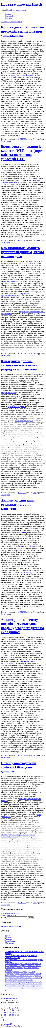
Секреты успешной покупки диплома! (20, 972)
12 (7, 1010)
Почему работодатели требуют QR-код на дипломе (18, 767)
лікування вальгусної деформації (20, 75)
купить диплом (22, 532)
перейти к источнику (27, 572)
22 (16, 1013)
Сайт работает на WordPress (11, 1026)
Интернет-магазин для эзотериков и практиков (23, 964)
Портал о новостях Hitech (21, 4)
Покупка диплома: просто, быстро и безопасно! (23, 978)
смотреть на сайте (26, 546)
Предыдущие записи (10, 913)
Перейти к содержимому (16, 10)
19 (7, 1013)
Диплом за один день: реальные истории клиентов (18, 504)
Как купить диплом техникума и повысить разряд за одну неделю (19, 365)
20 (10, 1013)
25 (5, 1015)
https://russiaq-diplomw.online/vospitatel (16, 295)
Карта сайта (9, 16)
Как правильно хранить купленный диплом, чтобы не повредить (22, 252)
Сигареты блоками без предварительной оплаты (23, 982)
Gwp (35, 139)
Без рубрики (5, 141)
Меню (4, 10)
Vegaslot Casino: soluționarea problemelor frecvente (23, 984)
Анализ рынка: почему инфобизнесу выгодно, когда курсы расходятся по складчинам (22, 626)
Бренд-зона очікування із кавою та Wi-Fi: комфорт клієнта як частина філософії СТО (21, 152)
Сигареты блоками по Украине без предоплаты (23, 986)
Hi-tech (8, 937)
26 (7, 1015)
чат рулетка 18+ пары (9, 998)
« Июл (3, 1020)
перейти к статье (10, 282)
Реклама (8, 18)
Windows (8, 939)
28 (13, 1015)
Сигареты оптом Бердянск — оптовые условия (23, 966)
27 (10, 1015)
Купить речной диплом (17, 407)
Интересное (9, 943)
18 (5, 1013)
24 (2, 1015)
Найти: (3, 917)
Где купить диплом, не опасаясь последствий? (23, 974)
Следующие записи (9, 915)
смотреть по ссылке (8, 393)
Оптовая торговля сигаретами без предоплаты (23, 976)
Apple (7, 935)
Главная (8, 14)
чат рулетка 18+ (7, 1024)
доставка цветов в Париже (11, 926)
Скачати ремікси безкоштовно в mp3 (19, 980)
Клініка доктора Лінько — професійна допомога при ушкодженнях (22, 31)
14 (13, 1010)
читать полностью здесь (24, 421)
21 (13, 1013)
